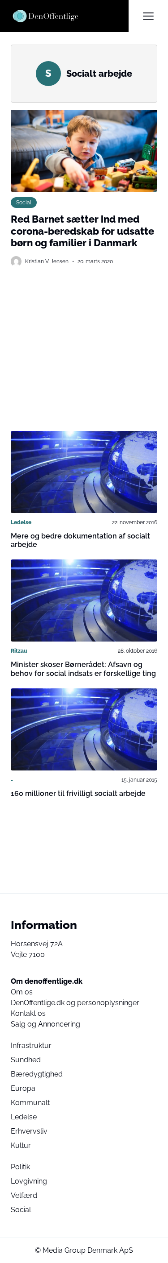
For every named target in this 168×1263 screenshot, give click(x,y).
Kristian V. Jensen (47, 261)
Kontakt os (28, 1013)
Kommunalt (30, 1102)
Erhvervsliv (29, 1131)
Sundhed (26, 1060)
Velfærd (24, 1195)
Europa (23, 1088)
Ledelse (21, 522)
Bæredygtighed (37, 1074)
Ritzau (19, 651)
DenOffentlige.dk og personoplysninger (75, 1002)
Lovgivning (29, 1181)
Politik (20, 1167)
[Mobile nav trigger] (148, 16)
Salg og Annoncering (45, 1024)
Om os (22, 992)
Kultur (21, 1145)
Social (23, 202)
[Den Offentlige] (70, 16)
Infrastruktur (31, 1045)
